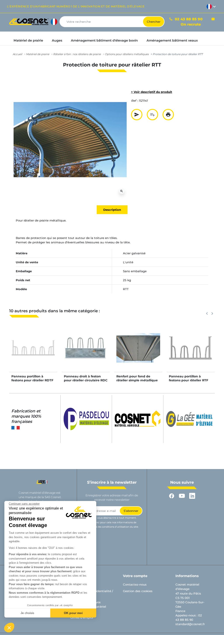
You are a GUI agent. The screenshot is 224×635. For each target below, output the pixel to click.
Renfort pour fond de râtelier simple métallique (137, 378)
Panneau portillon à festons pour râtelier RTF (188, 378)
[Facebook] (172, 496)
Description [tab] (112, 209)
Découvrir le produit (33, 352)
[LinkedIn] (192, 496)
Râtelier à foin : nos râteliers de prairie (77, 54)
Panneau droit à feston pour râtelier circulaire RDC (85, 378)
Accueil (17, 54)
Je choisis (27, 613)
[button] (9, 627)
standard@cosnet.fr (190, 624)
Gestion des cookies (137, 591)
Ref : (134, 100)
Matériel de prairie (37, 54)
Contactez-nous (135, 584)
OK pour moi (73, 613)
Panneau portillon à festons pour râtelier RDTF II (32, 380)
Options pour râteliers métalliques (127, 54)
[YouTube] (182, 496)
